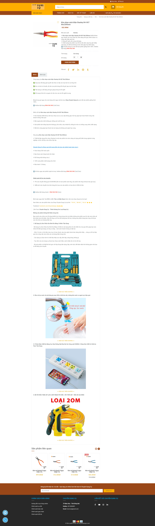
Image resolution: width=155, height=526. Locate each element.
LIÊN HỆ (92, 13)
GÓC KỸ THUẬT (81, 13)
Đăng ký (121, 1)
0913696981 (117, 13)
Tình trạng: (64, 53)
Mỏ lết (78, 202)
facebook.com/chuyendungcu (48, 206)
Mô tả (34, 74)
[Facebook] (68, 69)
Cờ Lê (84, 202)
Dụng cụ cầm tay (89, 17)
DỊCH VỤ (70, 13)
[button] (117, 7)
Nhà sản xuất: (65, 33)
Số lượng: (64, 58)
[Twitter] (73, 69)
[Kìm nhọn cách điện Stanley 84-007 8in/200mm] (37, 7)
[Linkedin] (78, 69)
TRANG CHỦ (60, 13)
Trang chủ (80, 17)
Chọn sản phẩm (70, 62)
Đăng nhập (114, 1)
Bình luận (42, 74)
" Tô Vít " (73, 202)
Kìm (96, 17)
